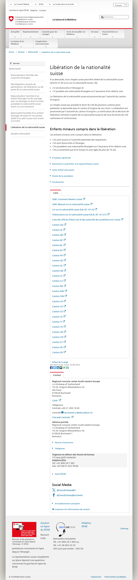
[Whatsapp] (64, 367)
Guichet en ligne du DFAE (45, 526)
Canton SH (57, 301)
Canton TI (57, 321)
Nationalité (33, 52)
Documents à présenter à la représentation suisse (75, 164)
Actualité (15, 31)
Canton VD (57, 337)
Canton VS (57, 342)
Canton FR (57, 255)
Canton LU (57, 280)
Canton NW (58, 291)
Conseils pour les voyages (49, 32)
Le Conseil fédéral (21, 4)
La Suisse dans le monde (63, 4)
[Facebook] (51, 367)
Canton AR (57, 235)
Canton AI (57, 230)
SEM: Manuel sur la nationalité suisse (70, 204)
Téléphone (59, 448)
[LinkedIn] (58, 367)
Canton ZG (57, 347)
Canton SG (57, 311)
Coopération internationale (42, 42)
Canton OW (58, 296)
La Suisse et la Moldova (17, 42)
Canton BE (57, 240)
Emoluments (58, 182)
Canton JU (57, 275)
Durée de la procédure (62, 176)
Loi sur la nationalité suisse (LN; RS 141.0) (73, 209)
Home (11, 52)
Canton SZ (57, 316)
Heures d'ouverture (63, 442)
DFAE (41, 4)
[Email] (67, 367)
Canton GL (57, 265)
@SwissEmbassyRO (66, 490)
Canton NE (57, 286)
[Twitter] (54, 367)
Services (94, 31)
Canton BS (57, 250)
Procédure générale (61, 157)
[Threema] (61, 367)
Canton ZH (57, 352)
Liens (54, 192)
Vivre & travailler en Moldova (75, 32)
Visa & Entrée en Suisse (110, 32)
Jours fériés (60, 473)
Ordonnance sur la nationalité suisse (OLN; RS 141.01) (79, 214)
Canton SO (57, 306)
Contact (55, 375)
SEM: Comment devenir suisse (67, 199)
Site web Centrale (61, 417)
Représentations (30, 31)
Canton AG (57, 224)
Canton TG (57, 326)
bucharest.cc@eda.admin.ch (78, 412)
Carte (55, 400)
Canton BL (57, 245)
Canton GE (57, 260)
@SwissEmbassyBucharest (70, 495)
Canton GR (57, 270)
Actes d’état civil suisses (63, 170)
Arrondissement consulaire (67, 503)
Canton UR (57, 332)
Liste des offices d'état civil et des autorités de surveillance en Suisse (86, 219)
